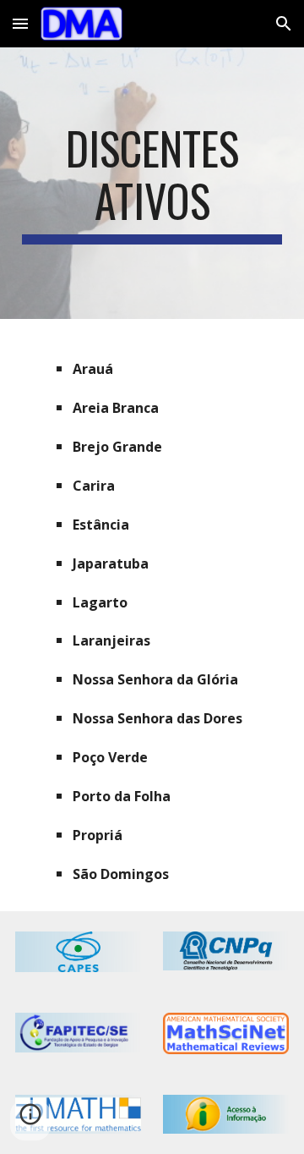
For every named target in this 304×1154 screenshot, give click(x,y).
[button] (20, 23)
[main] (152, 183)
